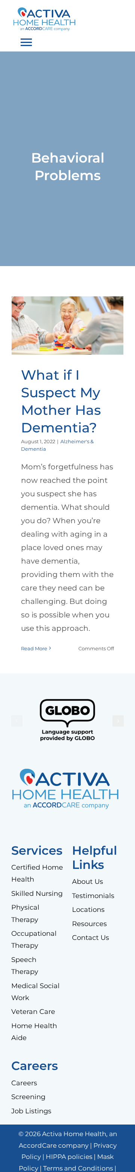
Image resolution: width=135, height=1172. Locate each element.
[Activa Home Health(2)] (45, 11)
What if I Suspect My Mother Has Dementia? (67, 303)
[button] (16, 721)
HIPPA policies (69, 1156)
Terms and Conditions (78, 1168)
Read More (34, 648)
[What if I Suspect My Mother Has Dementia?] (67, 325)
